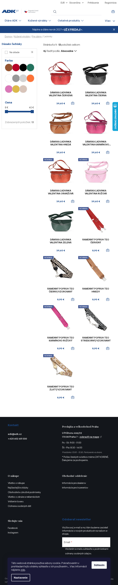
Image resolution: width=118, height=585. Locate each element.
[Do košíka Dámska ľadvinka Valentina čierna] (108, 103)
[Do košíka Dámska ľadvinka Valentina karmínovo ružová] (108, 152)
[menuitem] (13, 21)
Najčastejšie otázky (18, 487)
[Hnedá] (9, 67)
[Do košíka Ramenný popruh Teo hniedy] (108, 299)
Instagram (13, 532)
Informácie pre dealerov (74, 483)
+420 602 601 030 (17, 438)
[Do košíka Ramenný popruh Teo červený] (108, 250)
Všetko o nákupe (16, 483)
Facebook (13, 528)
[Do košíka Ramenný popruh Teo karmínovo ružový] (73, 348)
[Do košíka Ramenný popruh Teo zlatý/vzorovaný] (73, 397)
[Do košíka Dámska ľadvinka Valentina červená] (73, 103)
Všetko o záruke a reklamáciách (24, 496)
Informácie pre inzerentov (75, 487)
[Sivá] (16, 78)
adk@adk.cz (15, 434)
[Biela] (9, 78)
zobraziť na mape (89, 436)
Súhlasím (99, 565)
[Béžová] (23, 89)
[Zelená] (30, 67)
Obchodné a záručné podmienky (24, 492)
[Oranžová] (30, 78)
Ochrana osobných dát (19, 506)
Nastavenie (21, 577)
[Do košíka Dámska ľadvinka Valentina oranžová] (73, 201)
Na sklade (21, 52)
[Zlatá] (16, 89)
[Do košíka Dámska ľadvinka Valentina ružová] (108, 201)
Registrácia (110, 2)
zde (23, 569)
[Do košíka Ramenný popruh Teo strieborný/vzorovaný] (108, 348)
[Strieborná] (23, 78)
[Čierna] (23, 67)
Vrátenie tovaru (16, 501)
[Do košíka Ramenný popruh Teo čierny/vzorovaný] (73, 299)
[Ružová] (9, 89)
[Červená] (16, 67)
